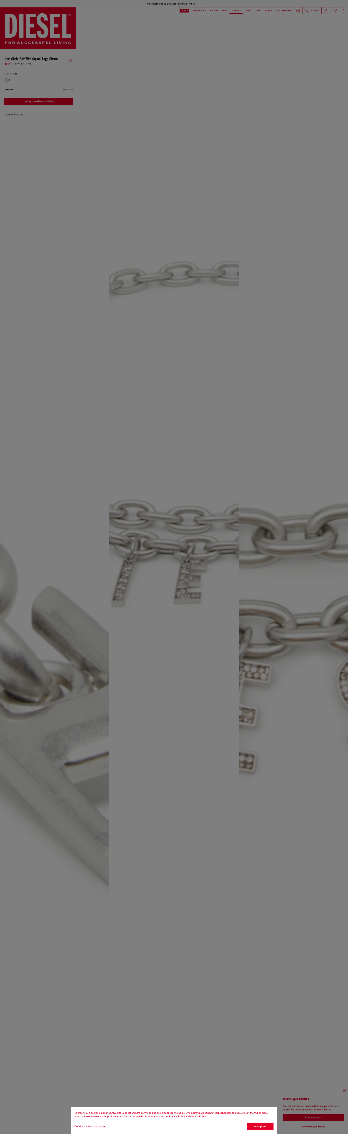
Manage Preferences (143, 1116)
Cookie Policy (198, 1116)
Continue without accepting (90, 1126)
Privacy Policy (177, 1116)
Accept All (260, 1126)
